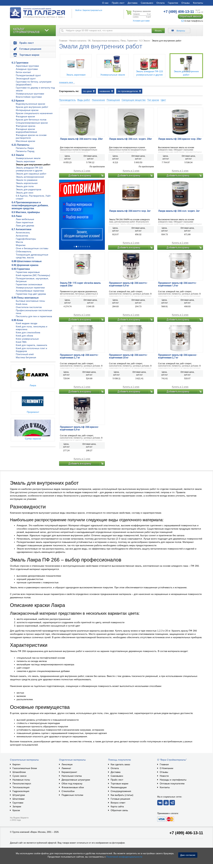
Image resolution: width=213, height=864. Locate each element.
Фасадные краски (25, 116)
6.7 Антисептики (21, 229)
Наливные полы (21, 779)
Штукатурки (18, 795)
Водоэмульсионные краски (30, 103)
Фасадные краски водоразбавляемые (26, 130)
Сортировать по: (69, 91)
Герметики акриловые (28, 272)
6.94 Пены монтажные (25, 297)
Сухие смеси (19, 776)
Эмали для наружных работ (31, 173)
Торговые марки (119, 783)
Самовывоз (147, 2)
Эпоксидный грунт (26, 78)
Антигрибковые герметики (30, 290)
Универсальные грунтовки (30, 93)
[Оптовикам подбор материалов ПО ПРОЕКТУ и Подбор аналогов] (82, 215)
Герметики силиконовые (29, 284)
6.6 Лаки (17, 216)
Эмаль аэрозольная (27, 183)
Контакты (198, 2)
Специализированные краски (32, 122)
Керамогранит (69, 772)
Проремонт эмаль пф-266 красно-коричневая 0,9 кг (79, 428)
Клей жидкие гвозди (26, 323)
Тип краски (153, 100)
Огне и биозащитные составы (32, 248)
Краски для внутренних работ (32, 107)
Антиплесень (23, 232)
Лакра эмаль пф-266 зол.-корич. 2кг (179, 211)
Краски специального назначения (34, 113)
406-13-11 (178, 11)
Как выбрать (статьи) (122, 795)
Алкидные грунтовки (27, 69)
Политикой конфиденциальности (124, 856)
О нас (105, 2)
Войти (78, 10)
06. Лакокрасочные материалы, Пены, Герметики (112, 40)
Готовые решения (120, 798)
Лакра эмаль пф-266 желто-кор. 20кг (81, 139)
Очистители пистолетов (29, 307)
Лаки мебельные (25, 219)
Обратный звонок (190, 16)
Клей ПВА (21, 342)
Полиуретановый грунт (28, 75)
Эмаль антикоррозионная (30, 176)
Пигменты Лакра (25, 148)
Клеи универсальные (27, 338)
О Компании (166, 768)
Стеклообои (68, 791)
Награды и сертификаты (173, 779)
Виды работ (83, 100)
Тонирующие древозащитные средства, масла (32, 256)
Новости (164, 776)
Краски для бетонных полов (31, 119)
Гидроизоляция (20, 791)
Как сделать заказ (120, 764)
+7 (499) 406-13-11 (186, 833)
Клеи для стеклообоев (28, 332)
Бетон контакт (23, 72)
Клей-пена (21, 304)
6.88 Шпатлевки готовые (27, 261)
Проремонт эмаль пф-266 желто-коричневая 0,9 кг (128, 284)
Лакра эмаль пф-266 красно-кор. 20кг (180, 139)
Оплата (160, 2)
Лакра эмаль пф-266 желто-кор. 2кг (130, 211)
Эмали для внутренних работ (33, 164)
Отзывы (185, 2)
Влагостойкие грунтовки (29, 96)
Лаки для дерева (25, 225)
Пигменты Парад (25, 151)
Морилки (20, 245)
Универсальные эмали (28, 158)
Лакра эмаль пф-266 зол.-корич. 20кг (130, 139)
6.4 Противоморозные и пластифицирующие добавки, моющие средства (30, 205)
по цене (87, 91)
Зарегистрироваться (92, 10)
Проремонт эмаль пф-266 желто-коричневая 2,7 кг (79, 356)
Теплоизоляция (20, 787)
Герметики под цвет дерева (31, 294)
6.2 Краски (18, 100)
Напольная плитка (72, 776)
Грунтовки (17, 802)
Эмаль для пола (25, 186)
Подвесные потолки (72, 795)
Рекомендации (119, 787)
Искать (158, 30)
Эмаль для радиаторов (28, 189)
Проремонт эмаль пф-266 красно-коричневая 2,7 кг (177, 356)
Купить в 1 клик (82, 170)
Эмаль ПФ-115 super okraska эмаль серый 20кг (80, 284)
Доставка (132, 2)
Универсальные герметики (30, 287)
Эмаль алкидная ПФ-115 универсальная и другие (29, 169)
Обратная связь (119, 810)
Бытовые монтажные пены (30, 301)
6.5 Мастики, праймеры (26, 212)
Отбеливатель (23, 251)
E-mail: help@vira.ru (194, 21)
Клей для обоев (24, 335)
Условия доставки (141, 21)
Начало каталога (77, 40)
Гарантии (173, 2)
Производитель (67, 100)
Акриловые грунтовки (27, 66)
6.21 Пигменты (20, 144)
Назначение (98, 100)
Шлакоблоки (19, 772)
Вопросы (181, 31)
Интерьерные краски (27, 110)
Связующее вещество (134, 100)
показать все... (67, 82)
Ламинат (66, 768)
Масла (19, 242)
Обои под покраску (72, 783)
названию (105, 91)
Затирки (16, 806)
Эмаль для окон (24, 192)
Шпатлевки (18, 798)
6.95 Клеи (17, 320)
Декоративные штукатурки (76, 779)
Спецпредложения (121, 791)
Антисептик (22, 235)
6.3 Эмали (18, 155)
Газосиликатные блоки (24, 768)
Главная (63, 40)
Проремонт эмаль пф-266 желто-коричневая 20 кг (128, 356)
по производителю (128, 91)
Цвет (163, 100)
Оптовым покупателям (172, 783)
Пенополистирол (21, 783)
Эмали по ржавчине (26, 180)
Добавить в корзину (79, 175)
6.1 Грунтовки (20, 62)
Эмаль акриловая (25, 161)
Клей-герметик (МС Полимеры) (33, 275)
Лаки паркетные (24, 222)
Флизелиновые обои (73, 787)
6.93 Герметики (21, 268)
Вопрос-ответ (118, 802)
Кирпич (16, 764)
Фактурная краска (25, 126)
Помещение (113, 100)
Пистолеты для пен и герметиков (34, 316)
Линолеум (67, 764)
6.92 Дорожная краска (25, 265)
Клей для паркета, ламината (31, 345)
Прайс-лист (118, 2)
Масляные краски (25, 141)
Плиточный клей (25, 354)
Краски (16, 810)
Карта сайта (117, 806)
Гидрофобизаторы (26, 238)
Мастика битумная (26, 357)
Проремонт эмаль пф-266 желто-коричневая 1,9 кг (177, 284)
